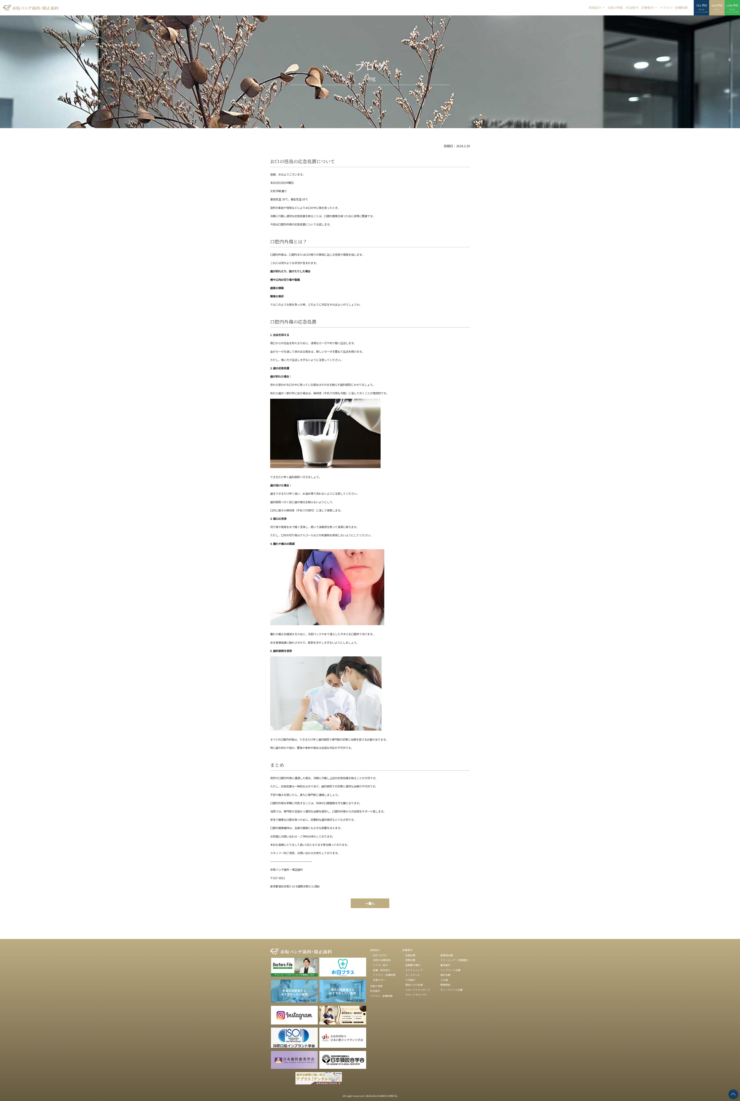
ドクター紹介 (380, 965)
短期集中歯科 (412, 965)
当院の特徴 (615, 7)
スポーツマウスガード (417, 990)
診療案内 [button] (647, 7)
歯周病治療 (446, 955)
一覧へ (370, 903)
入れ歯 (444, 980)
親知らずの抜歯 (414, 985)
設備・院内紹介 (381, 970)
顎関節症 (445, 985)
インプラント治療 (450, 970)
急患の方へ (379, 980)
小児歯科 (410, 980)
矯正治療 (445, 975)
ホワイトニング (414, 970)
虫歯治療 (410, 955)
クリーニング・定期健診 (454, 960)
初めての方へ (380, 955)
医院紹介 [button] (595, 7)
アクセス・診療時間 (674, 7)
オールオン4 (412, 975)
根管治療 (410, 960)
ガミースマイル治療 (451, 990)
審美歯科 (445, 965)
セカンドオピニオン (416, 994)
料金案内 (632, 7)
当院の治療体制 (381, 960)
